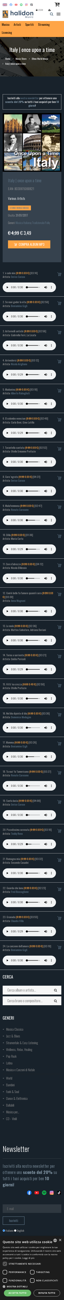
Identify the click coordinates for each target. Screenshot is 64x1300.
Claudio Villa (17, 921)
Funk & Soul (12, 1091)
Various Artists (16, 198)
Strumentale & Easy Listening (22, 1042)
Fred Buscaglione (20, 892)
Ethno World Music (40, 58)
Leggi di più (28, 1257)
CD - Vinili (11, 1118)
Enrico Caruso (18, 277)
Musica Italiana (23, 223)
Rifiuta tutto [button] (46, 1292)
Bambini (10, 1085)
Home (7, 58)
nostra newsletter (29, 98)
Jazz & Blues (13, 1036)
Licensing (7, 32)
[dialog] (32, 1268)
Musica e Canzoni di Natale (20, 1069)
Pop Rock (11, 1056)
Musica (5, 24)
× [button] (60, 1240)
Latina (9, 1063)
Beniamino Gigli (19, 306)
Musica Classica (14, 1029)
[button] (32, 1286)
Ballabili (10, 1105)
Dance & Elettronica (17, 1098)
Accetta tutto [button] (17, 1292)
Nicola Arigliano (19, 364)
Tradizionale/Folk (40, 223)
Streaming (44, 24)
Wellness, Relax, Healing (19, 1049)
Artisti (17, 24)
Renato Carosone (20, 510)
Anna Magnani (18, 601)
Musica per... (12, 1112)
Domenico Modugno (21, 717)
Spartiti (29, 24)
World (9, 1078)
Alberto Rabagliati (20, 393)
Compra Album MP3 (31, 244)
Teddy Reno (17, 833)
